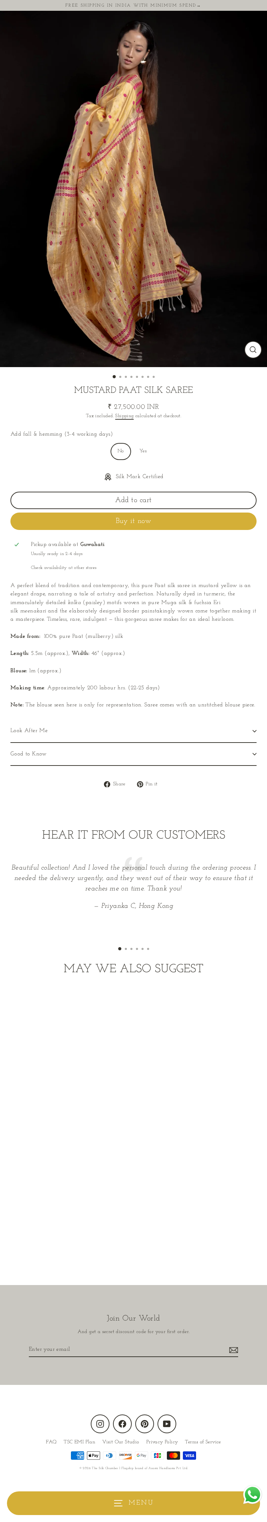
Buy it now (133, 521)
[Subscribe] (232, 1349)
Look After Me (29, 731)
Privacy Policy (162, 1442)
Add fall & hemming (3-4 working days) (61, 434)
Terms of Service (203, 1442)
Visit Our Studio (120, 1442)
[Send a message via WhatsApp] (253, 1495)
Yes (143, 451)
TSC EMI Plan (79, 1442)
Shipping (124, 416)
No (121, 451)
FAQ (51, 1442)
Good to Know (28, 754)
